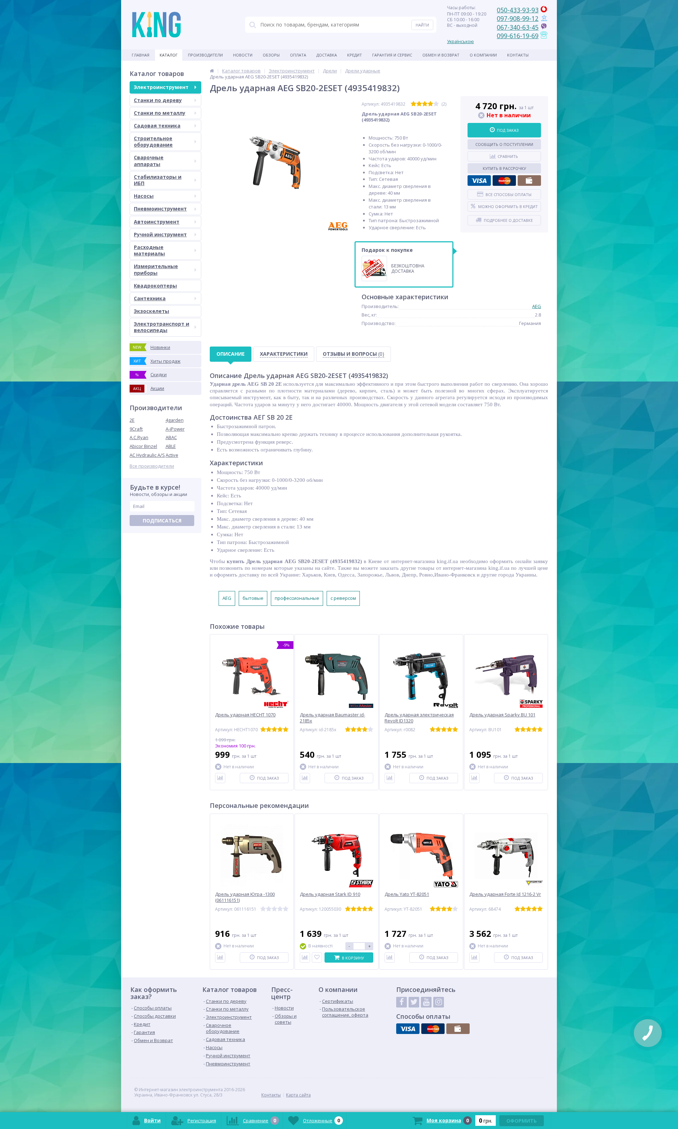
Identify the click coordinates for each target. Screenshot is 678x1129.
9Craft (136, 429)
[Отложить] (317, 957)
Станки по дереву (158, 100)
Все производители (152, 466)
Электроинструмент (161, 87)
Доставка (326, 55)
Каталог (169, 55)
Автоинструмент (156, 221)
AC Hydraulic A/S (147, 455)
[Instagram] (438, 1002)
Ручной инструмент (160, 234)
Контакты (518, 55)
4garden (175, 420)
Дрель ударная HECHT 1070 (245, 715)
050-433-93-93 (518, 10)
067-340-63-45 (518, 27)
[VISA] (479, 180)
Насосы (144, 196)
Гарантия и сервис (392, 55)
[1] (413, 104)
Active (172, 455)
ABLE (171, 446)
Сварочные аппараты (148, 160)
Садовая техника (157, 125)
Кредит (354, 55)
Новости (242, 55)
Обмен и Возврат (440, 55)
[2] (419, 104)
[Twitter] (414, 1002)
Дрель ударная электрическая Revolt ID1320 (419, 718)
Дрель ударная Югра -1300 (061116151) (245, 897)
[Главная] (212, 70)
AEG (536, 306)
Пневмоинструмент (160, 208)
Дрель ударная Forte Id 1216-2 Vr (505, 894)
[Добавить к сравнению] (220, 778)
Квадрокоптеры (155, 285)
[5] (436, 104)
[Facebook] (401, 1002)
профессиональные (297, 598)
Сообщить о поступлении (504, 144)
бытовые (253, 598)
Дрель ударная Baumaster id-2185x (332, 718)
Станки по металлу (159, 113)
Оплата (298, 55)
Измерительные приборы (156, 269)
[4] (430, 104)
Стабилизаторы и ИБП (158, 180)
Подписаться (162, 520)
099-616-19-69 (518, 35)
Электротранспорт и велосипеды (161, 326)
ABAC (171, 437)
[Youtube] (426, 1002)
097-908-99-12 (518, 18)
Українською (460, 42)
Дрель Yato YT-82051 (407, 894)
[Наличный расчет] (529, 180)
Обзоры (271, 55)
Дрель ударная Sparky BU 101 (502, 715)
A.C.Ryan (139, 437)
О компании (483, 55)
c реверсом (343, 598)
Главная (140, 55)
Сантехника (150, 298)
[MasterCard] (504, 180)
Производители (205, 55)
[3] (425, 104)
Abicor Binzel (143, 446)
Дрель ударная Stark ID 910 (330, 894)
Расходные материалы (149, 250)
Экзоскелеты (151, 311)
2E (132, 420)
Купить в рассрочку (504, 168)
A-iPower (175, 429)
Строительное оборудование (153, 141)
